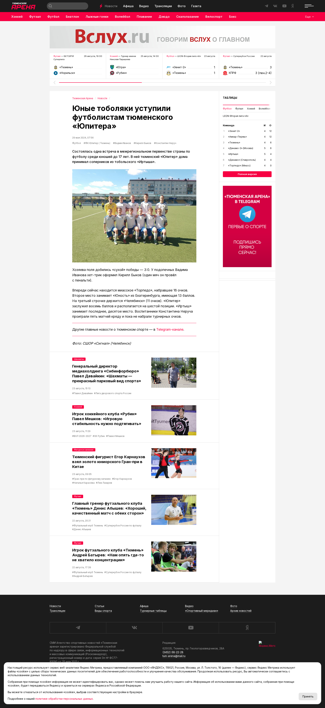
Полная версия (247, 174)
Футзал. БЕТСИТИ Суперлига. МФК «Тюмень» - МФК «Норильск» (77, 68)
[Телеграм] (247, 226)
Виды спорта (103, 610)
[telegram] (78, 627)
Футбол (53, 16)
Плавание (144, 16)
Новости (111, 6)
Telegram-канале (169, 329)
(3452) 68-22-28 (172, 652)
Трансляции (163, 6)
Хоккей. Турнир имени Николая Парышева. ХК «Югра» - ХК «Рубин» (134, 68)
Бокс (232, 16)
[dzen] (247, 627)
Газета (196, 6)
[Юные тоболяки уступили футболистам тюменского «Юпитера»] (134, 215)
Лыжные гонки (97, 16)
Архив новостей (240, 610)
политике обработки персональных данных (64, 698)
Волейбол (122, 16)
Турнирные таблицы (153, 610)
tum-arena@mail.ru (173, 656)
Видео (144, 6)
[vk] (134, 627)
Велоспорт (213, 16)
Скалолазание (187, 16)
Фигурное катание (83, 449)
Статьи (99, 606)
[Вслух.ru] (162, 37)
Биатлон (72, 16)
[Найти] (50, 6)
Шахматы (79, 359)
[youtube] (190, 627)
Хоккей (17, 16)
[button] (54, 82)
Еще (308, 16)
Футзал (35, 16)
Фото (182, 6)
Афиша (128, 6)
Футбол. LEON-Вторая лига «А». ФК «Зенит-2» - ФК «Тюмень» (190, 68)
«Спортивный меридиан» (201, 610)
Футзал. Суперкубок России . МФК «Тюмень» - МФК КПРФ (247, 68)
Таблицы (230, 97)
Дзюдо (164, 16)
